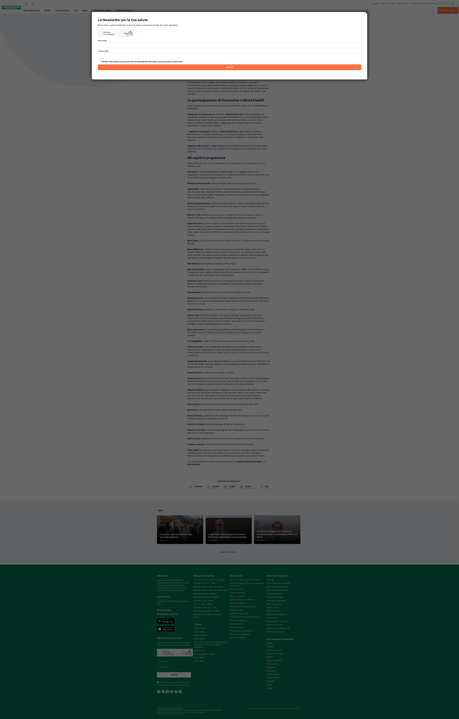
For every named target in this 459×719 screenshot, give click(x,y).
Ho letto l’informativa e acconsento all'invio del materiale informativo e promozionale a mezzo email (142, 61)
